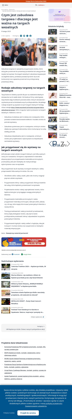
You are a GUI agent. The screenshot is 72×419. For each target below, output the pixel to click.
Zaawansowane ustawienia (36, 406)
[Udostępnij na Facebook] (30, 36)
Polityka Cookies (9, 413)
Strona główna (4, 9)
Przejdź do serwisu (28, 413)
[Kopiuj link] (21, 36)
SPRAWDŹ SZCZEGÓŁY (59, 19)
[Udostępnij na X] (27, 36)
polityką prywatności (54, 403)
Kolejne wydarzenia (36, 317)
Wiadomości (12, 9)
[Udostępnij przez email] (24, 36)
